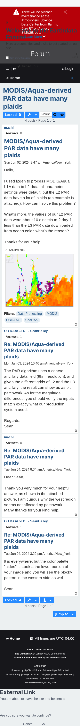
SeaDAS (31, 320)
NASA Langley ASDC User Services (47, 653)
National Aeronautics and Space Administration (40, 657)
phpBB (27, 670)
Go (42, 724)
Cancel (28, 724)
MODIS (52, 313)
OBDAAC (13, 320)
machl (9, 127)
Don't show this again (19, 58)
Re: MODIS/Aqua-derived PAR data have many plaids (34, 350)
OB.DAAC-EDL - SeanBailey (26, 331)
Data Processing (30, 313)
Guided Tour (29, 66)
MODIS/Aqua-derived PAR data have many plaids (37, 98)
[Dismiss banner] (65, 12)
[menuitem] (68, 69)
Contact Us (40, 666)
